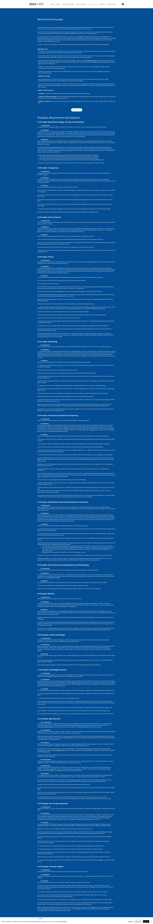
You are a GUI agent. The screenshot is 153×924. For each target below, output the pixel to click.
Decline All (138, 921)
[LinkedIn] (122, 3)
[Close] (151, 921)
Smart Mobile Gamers (46, 727)
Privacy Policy (63, 921)
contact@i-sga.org (46, 73)
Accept (146, 921)
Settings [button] (131, 921)
